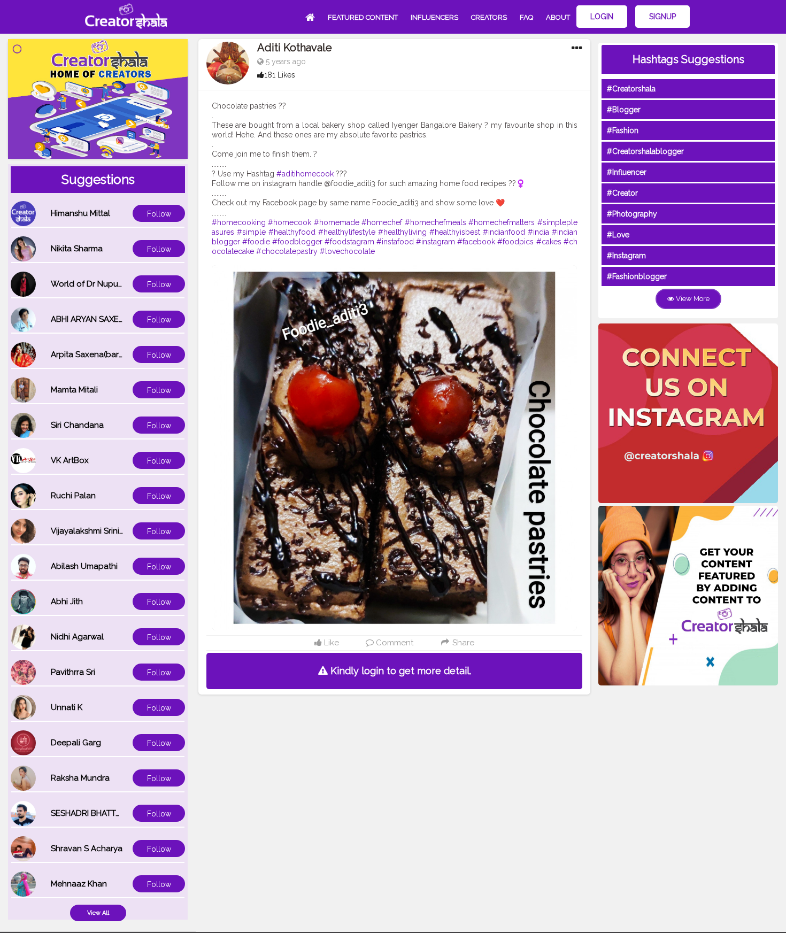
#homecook (289, 222)
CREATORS (489, 17)
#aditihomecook (305, 173)
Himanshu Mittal (80, 213)
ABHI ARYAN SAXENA (90, 319)
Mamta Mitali (74, 390)
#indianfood (504, 232)
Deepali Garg (76, 742)
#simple (251, 232)
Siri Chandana (77, 425)
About (558, 17)
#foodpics (515, 241)
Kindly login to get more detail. (399, 670)
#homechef (381, 222)
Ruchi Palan (73, 495)
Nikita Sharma (77, 248)
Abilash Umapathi (84, 566)
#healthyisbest (454, 232)
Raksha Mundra (80, 778)
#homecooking (239, 222)
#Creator (622, 193)
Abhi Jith (67, 601)
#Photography (632, 214)
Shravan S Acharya (86, 848)
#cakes (548, 241)
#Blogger (624, 109)
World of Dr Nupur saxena (100, 284)
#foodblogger (297, 241)
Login (601, 16)
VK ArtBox (70, 460)
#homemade (336, 222)
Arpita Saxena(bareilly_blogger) (111, 354)
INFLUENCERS (434, 17)
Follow (159, 214)
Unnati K (66, 707)
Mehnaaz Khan (79, 884)
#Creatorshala (631, 88)
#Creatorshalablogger (645, 151)
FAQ (526, 17)
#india (538, 232)
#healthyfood (291, 232)
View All (98, 912)
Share (462, 642)
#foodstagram (349, 241)
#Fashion (622, 130)
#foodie (256, 241)
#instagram (435, 241)
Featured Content (363, 17)
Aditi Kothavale (294, 47)
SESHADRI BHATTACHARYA (101, 813)
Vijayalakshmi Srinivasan (96, 531)
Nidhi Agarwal (77, 637)
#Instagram (626, 255)
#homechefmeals (435, 222)
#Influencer (626, 172)
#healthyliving (402, 232)
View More (692, 299)
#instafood (395, 241)
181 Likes (279, 75)
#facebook (476, 241)
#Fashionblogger (637, 276)
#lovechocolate (347, 251)
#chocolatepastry (287, 251)
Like (330, 642)
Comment (393, 642)
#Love (618, 234)
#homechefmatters (501, 222)
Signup (662, 16)
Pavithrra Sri (73, 672)
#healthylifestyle (346, 232)
